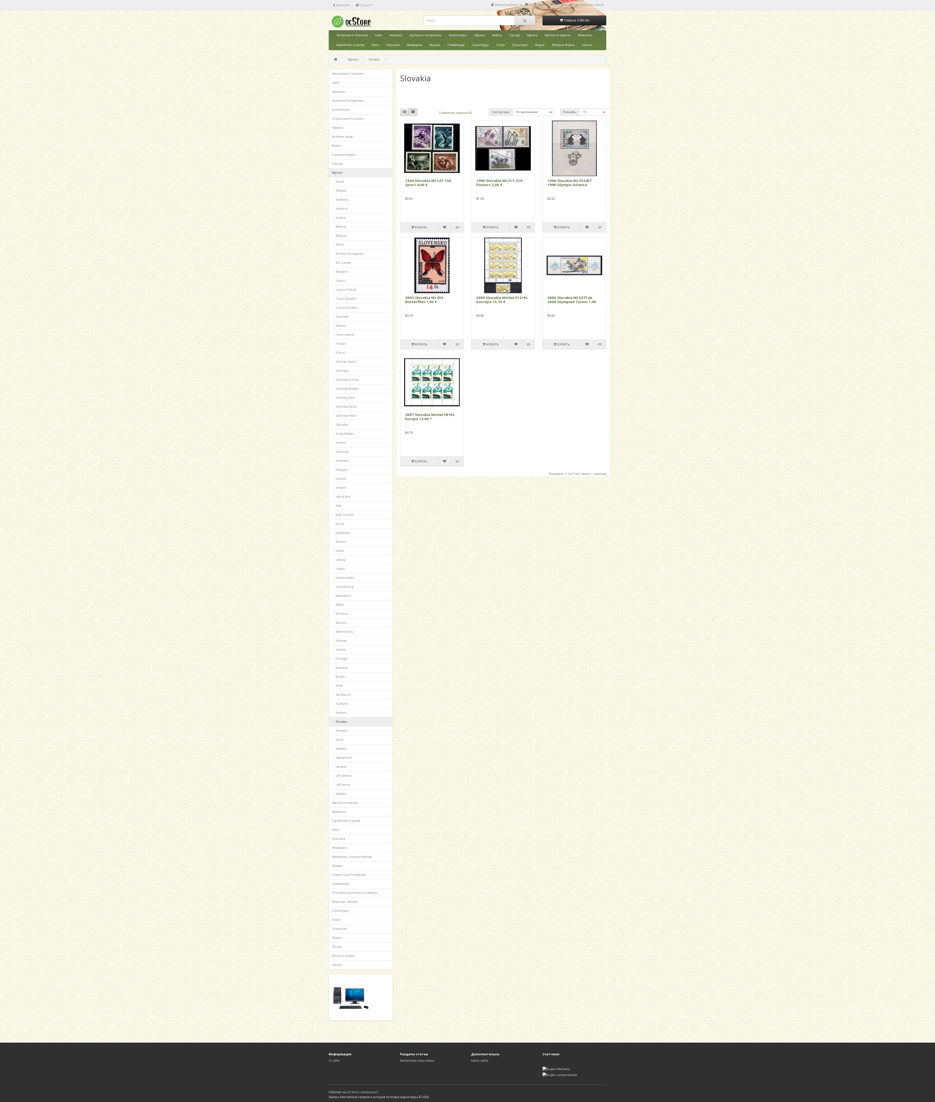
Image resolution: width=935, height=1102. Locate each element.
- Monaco (339, 623)
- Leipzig (339, 560)
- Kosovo (339, 542)
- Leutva (338, 569)
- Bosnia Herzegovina (348, 254)
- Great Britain (342, 434)
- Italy (336, 506)
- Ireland (339, 488)
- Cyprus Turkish (344, 290)
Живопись (585, 35)
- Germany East (343, 398)
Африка (479, 35)
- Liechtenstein (343, 578)
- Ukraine (339, 767)
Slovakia (374, 59)
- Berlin (338, 245)
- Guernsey (340, 452)
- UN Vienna (341, 785)
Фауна (539, 45)
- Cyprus (339, 281)
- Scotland (340, 704)
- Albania (339, 191)
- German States (344, 362)
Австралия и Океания (352, 35)
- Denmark (340, 317)
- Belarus (339, 227)
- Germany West (344, 416)
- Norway (339, 641)
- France (338, 353)
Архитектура (458, 35)
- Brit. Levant (341, 263)
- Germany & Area (345, 380)
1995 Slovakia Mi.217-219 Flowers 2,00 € (499, 182)
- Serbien (339, 713)
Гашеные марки (343, 155)
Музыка (435, 45)
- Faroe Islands (343, 335)
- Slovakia (339, 722)
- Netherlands (342, 632)
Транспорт (520, 45)
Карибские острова (350, 45)
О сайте (334, 1060)
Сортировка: (501, 112)
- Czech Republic (344, 299)
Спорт (500, 45)
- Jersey (338, 524)
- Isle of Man (341, 497)
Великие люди (342, 137)
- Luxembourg (342, 587)
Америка (395, 35)
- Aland (338, 182)
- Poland (339, 650)
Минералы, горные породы (352, 857)
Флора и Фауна (563, 45)
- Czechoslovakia (344, 308)
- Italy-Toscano (343, 515)
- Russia (338, 677)
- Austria (339, 218)
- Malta (337, 605)
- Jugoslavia (341, 533)
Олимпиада (456, 45)
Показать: (570, 112)
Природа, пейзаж (344, 902)
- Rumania (340, 668)
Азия (378, 35)
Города (514, 35)
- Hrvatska (340, 461)
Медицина (414, 45)
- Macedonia (341, 596)
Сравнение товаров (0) (455, 113)
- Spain (337, 740)
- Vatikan (339, 794)
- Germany (340, 371)
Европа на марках (557, 35)
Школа (587, 45)
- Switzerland (342, 758)
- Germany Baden (345, 389)
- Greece (339, 443)
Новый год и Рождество (349, 875)
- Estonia (339, 326)
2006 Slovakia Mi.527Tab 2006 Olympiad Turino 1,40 (571, 299)
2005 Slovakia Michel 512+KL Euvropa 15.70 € (502, 299)
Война (497, 35)
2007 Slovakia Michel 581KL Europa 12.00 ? (430, 416)
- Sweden (339, 749)
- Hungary (339, 470)
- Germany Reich (344, 407)
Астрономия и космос (348, 119)
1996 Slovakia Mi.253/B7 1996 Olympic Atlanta (569, 182)
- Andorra (339, 209)
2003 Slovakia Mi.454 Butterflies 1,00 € (424, 299)
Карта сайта (479, 1060)
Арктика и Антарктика (425, 35)
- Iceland (339, 479)
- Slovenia (339, 731)
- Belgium (339, 236)
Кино (375, 45)
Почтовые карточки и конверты (354, 893)
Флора (337, 947)
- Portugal (339, 659)
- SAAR (337, 686)
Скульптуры (480, 45)
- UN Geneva (341, 776)
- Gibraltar (340, 425)
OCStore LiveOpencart (362, 1092)
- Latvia (338, 551)
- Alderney (340, 200)
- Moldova (340, 614)
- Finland (339, 344)
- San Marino (341, 695)
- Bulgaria (339, 272)
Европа (532, 35)
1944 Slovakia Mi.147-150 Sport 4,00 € (428, 182)
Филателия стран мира (417, 1060)
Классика (393, 45)
